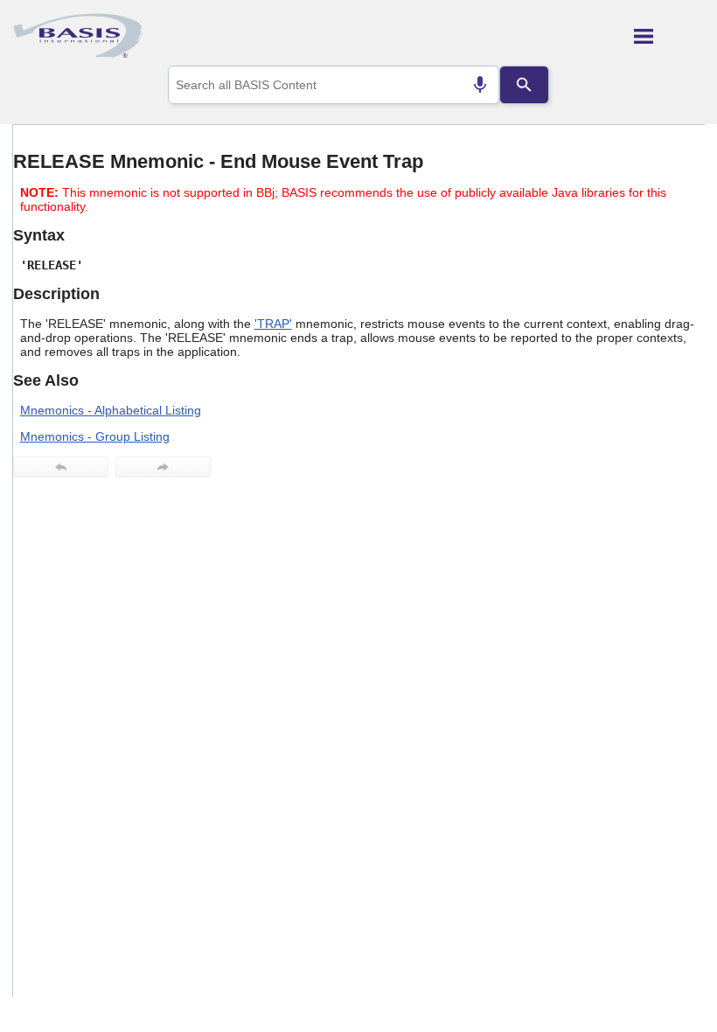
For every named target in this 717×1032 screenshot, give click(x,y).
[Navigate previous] (60, 467)
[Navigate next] (163, 467)
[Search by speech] (480, 85)
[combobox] (333, 85)
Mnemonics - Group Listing (95, 436)
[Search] (523, 85)
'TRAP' (273, 324)
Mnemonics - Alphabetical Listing (110, 410)
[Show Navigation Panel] (669, 36)
